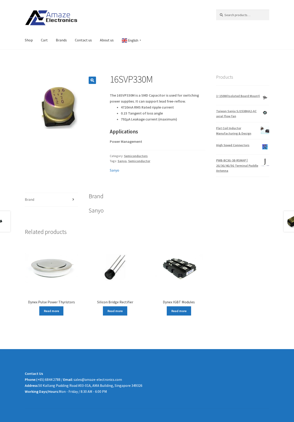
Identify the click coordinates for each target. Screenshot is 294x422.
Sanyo (122, 161)
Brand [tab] (29, 199)
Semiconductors (136, 156)
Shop (29, 40)
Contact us (83, 40)
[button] (92, 80)
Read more (51, 311)
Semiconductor (139, 161)
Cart (44, 40)
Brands (61, 40)
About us (107, 40)
